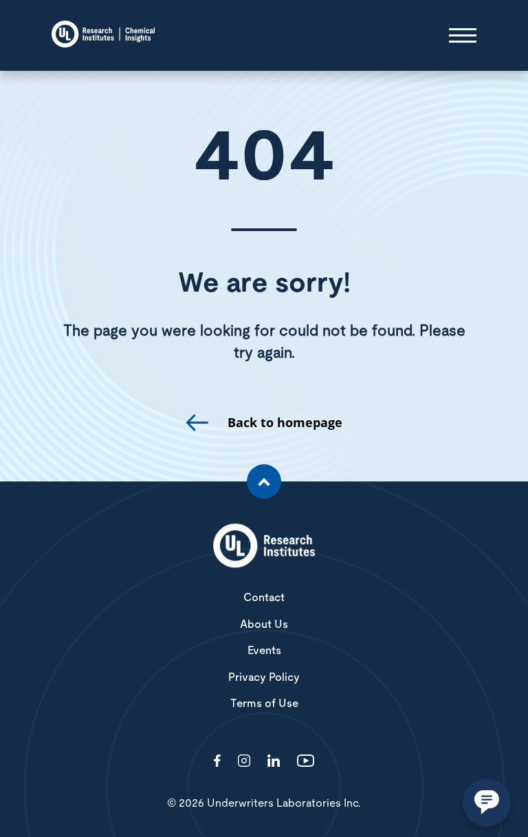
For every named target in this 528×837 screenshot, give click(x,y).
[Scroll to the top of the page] (264, 481)
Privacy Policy (264, 677)
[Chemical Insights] (103, 35)
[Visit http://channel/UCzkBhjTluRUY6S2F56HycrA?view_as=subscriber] (305, 761)
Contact (264, 597)
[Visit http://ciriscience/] (244, 761)
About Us (264, 624)
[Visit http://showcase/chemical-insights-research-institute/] (273, 761)
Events (264, 650)
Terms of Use (264, 703)
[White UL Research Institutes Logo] (264, 547)
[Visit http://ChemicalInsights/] (217, 761)
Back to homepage (285, 422)
